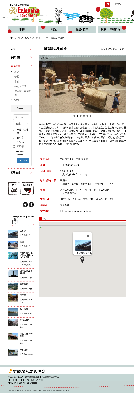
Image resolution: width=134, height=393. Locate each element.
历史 (16, 71)
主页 (10, 38)
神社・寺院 (20, 86)
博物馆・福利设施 (22, 93)
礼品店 (20, 142)
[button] (82, 259)
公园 (16, 76)
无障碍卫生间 (23, 131)
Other (17, 99)
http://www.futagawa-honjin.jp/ (75, 211)
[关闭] (88, 236)
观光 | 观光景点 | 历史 (29, 38)
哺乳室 (20, 137)
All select (21, 151)
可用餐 (20, 146)
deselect (20, 154)
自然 (16, 81)
